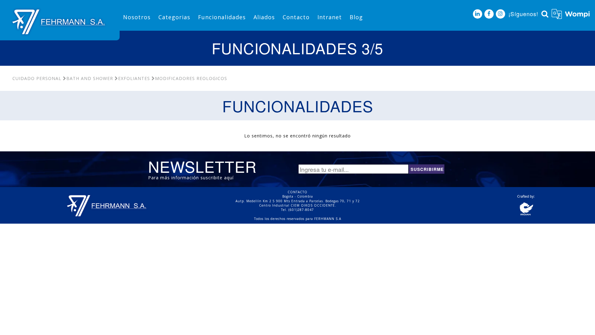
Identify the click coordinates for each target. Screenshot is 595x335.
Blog (356, 17)
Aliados (264, 17)
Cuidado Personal (36, 78)
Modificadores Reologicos (191, 78)
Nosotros (137, 17)
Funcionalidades (222, 17)
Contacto (296, 17)
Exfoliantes (134, 78)
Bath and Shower (89, 78)
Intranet (329, 17)
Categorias (174, 17)
